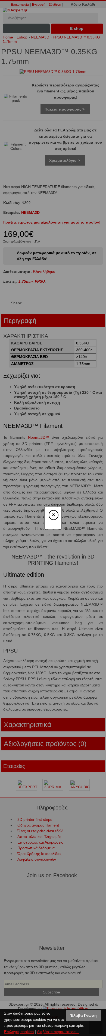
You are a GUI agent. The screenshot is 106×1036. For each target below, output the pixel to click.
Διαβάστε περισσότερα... (58, 1031)
